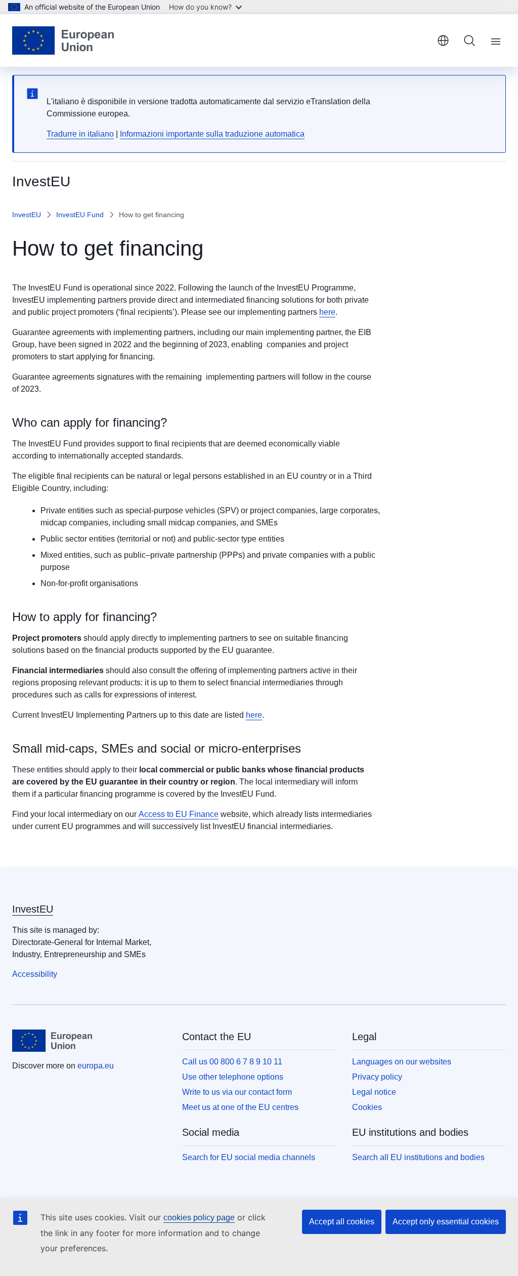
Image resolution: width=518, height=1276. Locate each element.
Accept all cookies (341, 1221)
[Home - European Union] (63, 40)
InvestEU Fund (80, 215)
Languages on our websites (401, 1061)
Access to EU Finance (179, 814)
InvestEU (26, 215)
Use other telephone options (232, 1077)
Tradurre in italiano (80, 134)
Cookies (367, 1107)
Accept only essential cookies (446, 1221)
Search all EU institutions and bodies (418, 1157)
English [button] (443, 40)
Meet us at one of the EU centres (240, 1107)
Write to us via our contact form (237, 1092)
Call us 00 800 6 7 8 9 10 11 (232, 1061)
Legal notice (374, 1092)
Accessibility (34, 974)
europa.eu (95, 1065)
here (327, 312)
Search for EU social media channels (248, 1157)
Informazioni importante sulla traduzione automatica (212, 134)
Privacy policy (377, 1077)
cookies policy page (199, 1217)
